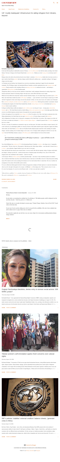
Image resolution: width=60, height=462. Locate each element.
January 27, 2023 (32, 192)
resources (4, 87)
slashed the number (29, 116)
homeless (3, 110)
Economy (4, 181)
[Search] (54, 3)
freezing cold (45, 73)
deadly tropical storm (19, 101)
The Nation (29, 175)
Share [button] (54, 179)
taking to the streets (31, 87)
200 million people (26, 132)
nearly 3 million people (27, 108)
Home (3, 9)
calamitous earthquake (8, 101)
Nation (15, 173)
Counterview (9, 2)
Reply (8, 218)
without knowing (38, 77)
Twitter (27, 450)
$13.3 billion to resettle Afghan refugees (26, 120)
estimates (18, 128)
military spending (16, 156)
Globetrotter (16, 175)
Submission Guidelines (23, 9)
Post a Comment (11, 307)
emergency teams (50, 85)
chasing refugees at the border (37, 104)
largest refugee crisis (24, 114)
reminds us (40, 144)
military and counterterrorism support (36, 110)
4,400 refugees (24, 97)
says (31, 167)
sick (8, 110)
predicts (16, 79)
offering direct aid (11, 89)
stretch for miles (30, 73)
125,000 (55, 95)
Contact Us (36, 9)
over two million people (33, 70)
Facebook (32, 450)
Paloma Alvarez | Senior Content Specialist (16, 192)
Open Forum (11, 9)
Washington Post (54, 173)
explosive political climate (32, 101)
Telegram (38, 450)
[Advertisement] (30, 28)
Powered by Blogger (31, 445)
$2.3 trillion (50, 120)
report (3, 132)
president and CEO (17, 144)
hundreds (49, 116)
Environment (11, 181)
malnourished (52, 108)
